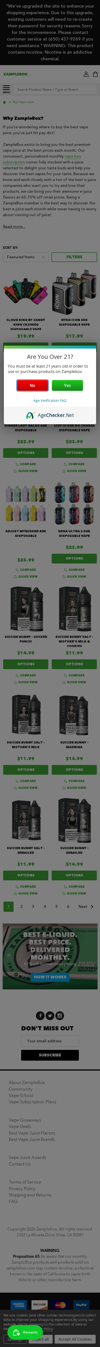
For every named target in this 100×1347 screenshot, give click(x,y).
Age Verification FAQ (50, 400)
